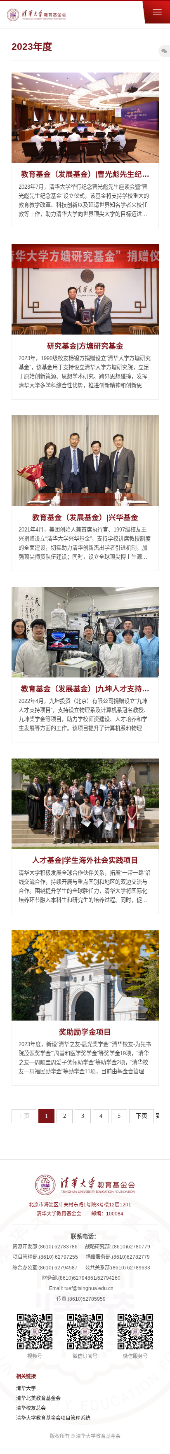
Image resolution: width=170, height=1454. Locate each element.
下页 (141, 1116)
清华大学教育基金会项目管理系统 (53, 1418)
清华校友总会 (31, 1408)
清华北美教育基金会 (38, 1398)
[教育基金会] (36, 15)
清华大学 (26, 1388)
